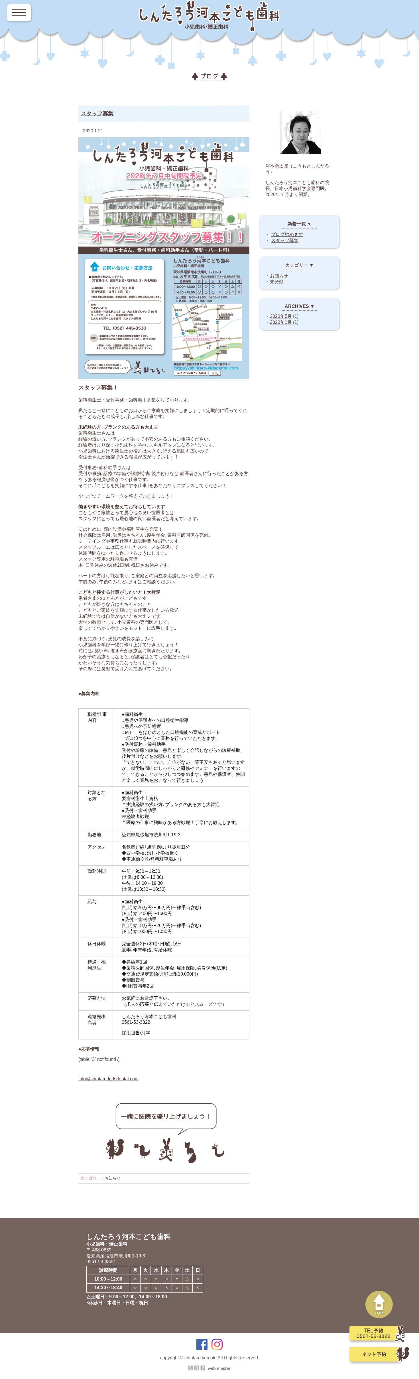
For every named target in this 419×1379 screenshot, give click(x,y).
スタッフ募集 (97, 113)
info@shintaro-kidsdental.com (108, 1078)
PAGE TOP (379, 1305)
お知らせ (113, 1178)
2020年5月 (281, 316)
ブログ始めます (287, 234)
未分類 (277, 281)
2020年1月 (281, 322)
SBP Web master (209, 1367)
